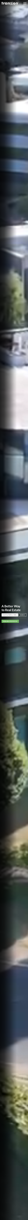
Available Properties (10, 621)
